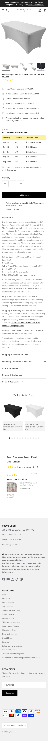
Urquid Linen (11, 732)
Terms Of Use (8, 614)
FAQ (4, 595)
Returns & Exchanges (12, 375)
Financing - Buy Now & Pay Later (17, 361)
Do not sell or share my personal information (21, 658)
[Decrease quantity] (5, 183)
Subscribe (10, 693)
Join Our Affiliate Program (13, 654)
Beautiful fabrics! (17, 479)
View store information (13, 209)
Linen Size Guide (9, 630)
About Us (6, 599)
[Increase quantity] (21, 183)
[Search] (9, 10)
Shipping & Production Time (15, 355)
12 (38, 438)
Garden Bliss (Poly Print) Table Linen (10, 496)
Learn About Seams (10, 626)
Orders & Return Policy (11, 610)
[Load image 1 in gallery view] (24, 37)
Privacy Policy (8, 618)
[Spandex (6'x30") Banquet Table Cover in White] (35, 411)
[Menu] (3, 10)
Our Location (7, 606)
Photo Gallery (8, 602)
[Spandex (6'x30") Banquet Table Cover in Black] (13, 411)
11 (36, 438)
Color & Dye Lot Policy (12, 382)
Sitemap (5, 642)
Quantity (6, 178)
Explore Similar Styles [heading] (24, 395)
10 (33, 438)
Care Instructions (10, 368)
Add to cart (24, 195)
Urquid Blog (7, 638)
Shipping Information (11, 622)
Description (7, 217)
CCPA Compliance (9, 650)
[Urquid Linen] (24, 10)
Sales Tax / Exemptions (12, 646)
